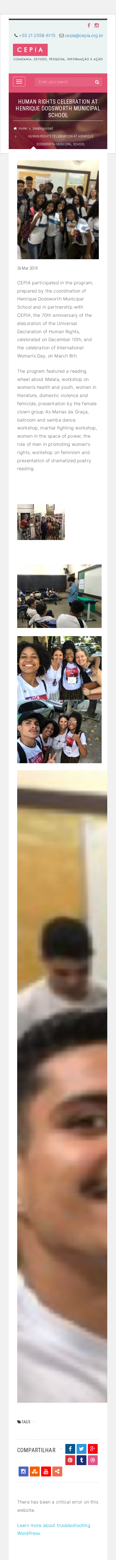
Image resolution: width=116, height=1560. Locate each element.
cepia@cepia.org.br (84, 35)
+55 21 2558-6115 (37, 35)
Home (23, 128)
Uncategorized (43, 128)
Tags (25, 1422)
